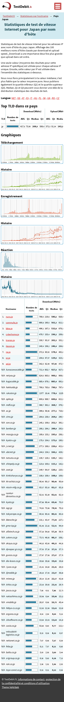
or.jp (8, 357)
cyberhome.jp (12, 334)
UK (48, 98)
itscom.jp (10, 346)
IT (31, 98)
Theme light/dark (10, 687)
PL (40, 98)
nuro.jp (9, 316)
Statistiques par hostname (34, 16)
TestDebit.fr (9, 16)
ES (27, 98)
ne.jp (8, 351)
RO (53, 98)
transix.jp (10, 340)
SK (44, 98)
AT (23, 98)
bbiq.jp (9, 328)
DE (18, 98)
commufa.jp (12, 322)
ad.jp (8, 363)
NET (14, 98)
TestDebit (22, 6)
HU (35, 98)
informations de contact (31, 679)
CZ (58, 98)
